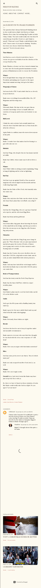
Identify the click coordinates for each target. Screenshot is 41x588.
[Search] (37, 3)
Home (5, 13)
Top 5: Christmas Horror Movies (20, 537)
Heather (17, 424)
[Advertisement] (20, 488)
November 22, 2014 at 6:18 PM (24, 412)
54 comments (11, 540)
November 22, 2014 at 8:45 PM (29, 424)
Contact (20, 13)
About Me (12, 13)
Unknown (12, 412)
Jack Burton (10, 402)
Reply (10, 435)
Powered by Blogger (22, 582)
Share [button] (4, 399)
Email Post (11, 399)
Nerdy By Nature (11, 7)
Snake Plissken (18, 402)
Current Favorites (13, 566)
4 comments (11, 570)
